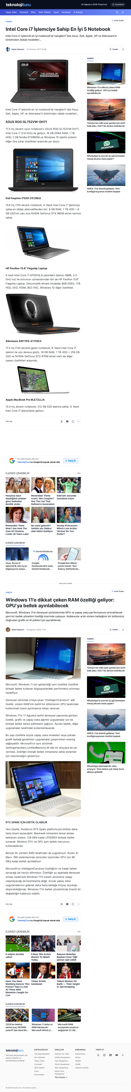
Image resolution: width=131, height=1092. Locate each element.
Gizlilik (77, 1064)
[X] (98, 1055)
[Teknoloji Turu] (18, 4)
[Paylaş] (123, 49)
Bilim (33, 12)
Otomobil (24, 12)
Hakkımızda (80, 1054)
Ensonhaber (39, 1074)
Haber (9, 21)
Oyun (56, 12)
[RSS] (122, 1055)
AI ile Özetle (119, 20)
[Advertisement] (43, 440)
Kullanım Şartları (82, 1068)
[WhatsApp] (73, 421)
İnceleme (66, 12)
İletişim (78, 1061)
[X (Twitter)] (61, 421)
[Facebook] (67, 421)
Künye (77, 1057)
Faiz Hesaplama (61, 1061)
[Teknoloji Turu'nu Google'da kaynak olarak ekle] (43, 460)
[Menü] (122, 12)
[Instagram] (104, 1055)
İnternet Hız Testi (62, 1054)
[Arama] (117, 12)
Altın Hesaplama (61, 1068)
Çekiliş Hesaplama (62, 1057)
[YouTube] (116, 1055)
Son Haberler (39, 1057)
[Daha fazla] (78, 421)
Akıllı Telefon (45, 12)
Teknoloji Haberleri (42, 1054)
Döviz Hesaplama (62, 1064)
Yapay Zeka (11, 12)
